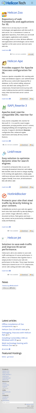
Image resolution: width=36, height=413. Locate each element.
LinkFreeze (5, 376)
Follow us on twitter (9, 288)
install (31, 54)
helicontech (5, 400)
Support (4, 386)
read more (5, 50)
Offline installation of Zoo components (13, 325)
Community (5, 385)
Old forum (5, 388)
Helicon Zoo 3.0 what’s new (13, 329)
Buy (3, 393)
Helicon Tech (30, 404)
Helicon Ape (5, 373)
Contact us (5, 397)
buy (32, 98)
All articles (5, 349)
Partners (4, 399)
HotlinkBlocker (6, 378)
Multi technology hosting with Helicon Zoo (15, 344)
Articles (4, 383)
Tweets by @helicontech (10, 285)
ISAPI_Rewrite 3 (6, 374)
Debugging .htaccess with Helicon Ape (16, 333)
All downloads (6, 392)
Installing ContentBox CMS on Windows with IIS (15, 339)
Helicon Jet (5, 380)
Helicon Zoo (5, 371)
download (25, 98)
